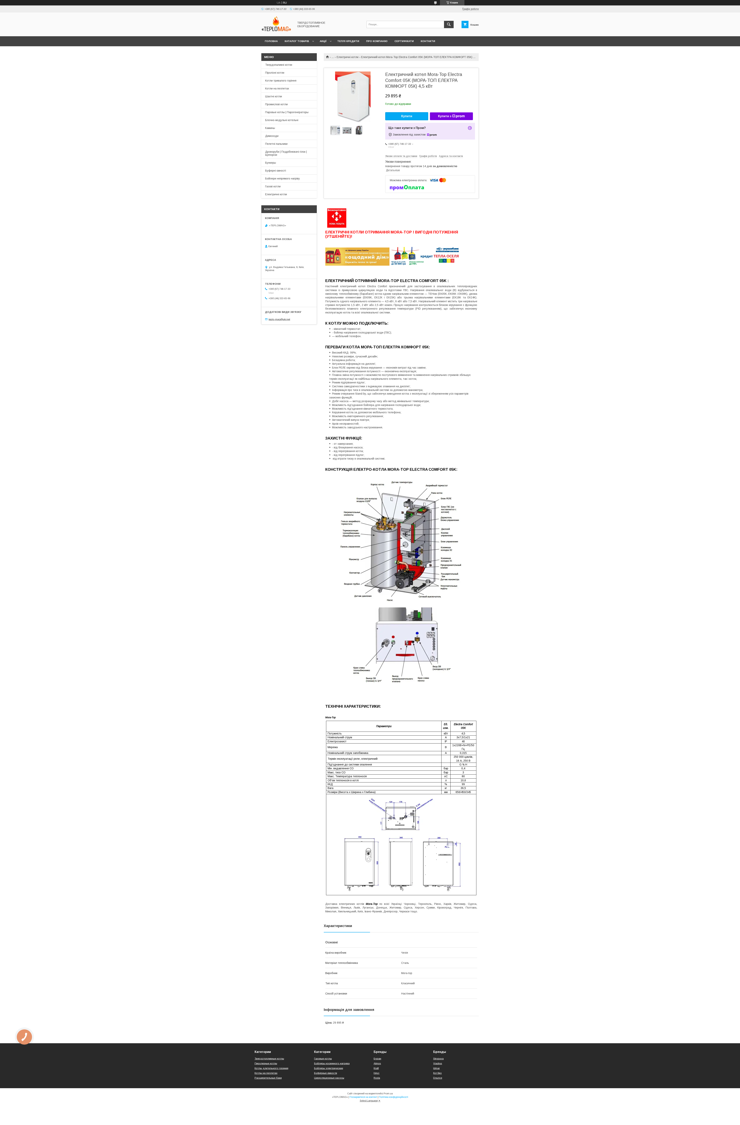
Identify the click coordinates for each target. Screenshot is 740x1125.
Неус (376, 1073)
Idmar (436, 1068)
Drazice (437, 1077)
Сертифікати (404, 41)
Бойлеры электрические (328, 1068)
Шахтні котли (273, 96)
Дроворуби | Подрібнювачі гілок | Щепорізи (286, 153)
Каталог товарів (297, 41)
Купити (406, 116)
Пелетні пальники (276, 143)
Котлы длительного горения (271, 1068)
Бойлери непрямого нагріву (282, 178)
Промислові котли (276, 104)
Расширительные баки (268, 1077)
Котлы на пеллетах (266, 1073)
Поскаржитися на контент (363, 1097)
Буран (377, 1058)
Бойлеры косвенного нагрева (332, 1063)
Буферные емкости (325, 1073)
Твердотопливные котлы (269, 1058)
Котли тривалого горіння (280, 80)
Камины (270, 128)
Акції (323, 41)
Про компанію (377, 41)
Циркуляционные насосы (329, 1077)
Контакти (428, 41)
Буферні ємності (275, 170)
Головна (271, 41)
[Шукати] (449, 24)
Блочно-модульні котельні (281, 120)
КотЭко (437, 1073)
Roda (377, 1077)
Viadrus (437, 1063)
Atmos (377, 1063)
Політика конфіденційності (393, 1097)
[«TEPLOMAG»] (277, 31)
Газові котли (273, 186)
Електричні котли (347, 57)
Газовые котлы (323, 1058)
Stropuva (438, 1058)
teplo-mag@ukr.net (279, 319)
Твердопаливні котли (278, 64)
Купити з (444, 116)
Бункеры (270, 162)
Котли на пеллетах (277, 88)
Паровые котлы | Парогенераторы (287, 112)
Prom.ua (388, 1093)
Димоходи (271, 135)
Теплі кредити (348, 41)
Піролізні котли (274, 72)
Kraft (376, 1068)
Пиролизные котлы (266, 1063)
